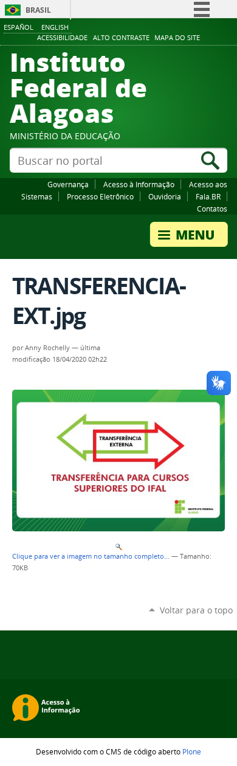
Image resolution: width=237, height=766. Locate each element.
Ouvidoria (164, 196)
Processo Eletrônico (100, 196)
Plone (191, 751)
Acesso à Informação (138, 184)
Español (18, 27)
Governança (68, 184)
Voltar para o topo (196, 610)
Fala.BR (208, 196)
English (55, 27)
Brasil (38, 10)
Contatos (212, 208)
